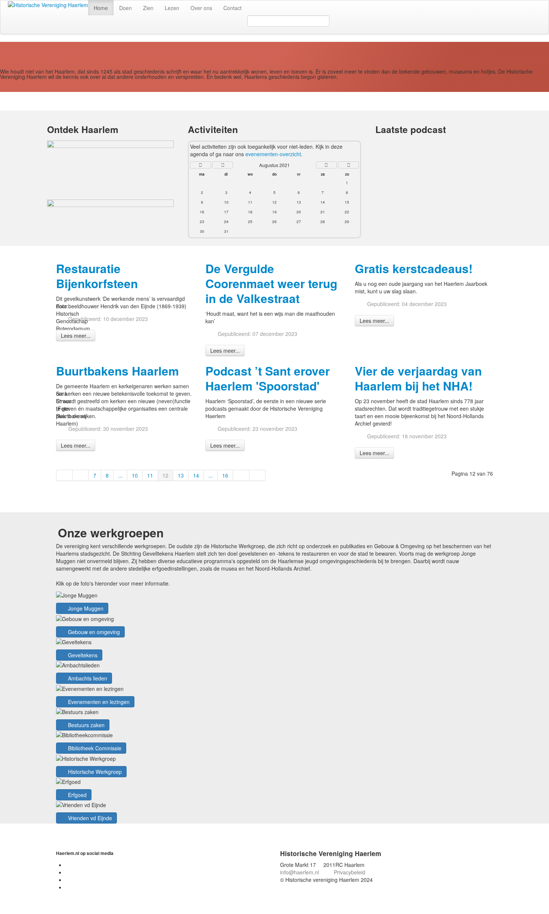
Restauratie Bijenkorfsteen (97, 276)
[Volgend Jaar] (348, 165)
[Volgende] (241, 475)
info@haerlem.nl (299, 872)
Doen (125, 8)
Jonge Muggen (84, 608)
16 (225, 475)
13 (181, 475)
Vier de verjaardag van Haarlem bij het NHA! (418, 378)
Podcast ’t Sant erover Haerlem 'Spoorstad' (267, 378)
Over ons (201, 8)
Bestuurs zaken (85, 725)
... (120, 475)
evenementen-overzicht (273, 154)
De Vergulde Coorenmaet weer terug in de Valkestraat (271, 283)
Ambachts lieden (86, 678)
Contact (232, 8)
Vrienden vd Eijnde (89, 818)
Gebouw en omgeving (93, 632)
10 (135, 475)
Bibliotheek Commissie (93, 748)
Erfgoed (76, 795)
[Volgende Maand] (326, 165)
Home (101, 8)
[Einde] (257, 475)
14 (196, 475)
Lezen (172, 8)
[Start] (64, 475)
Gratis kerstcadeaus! (413, 268)
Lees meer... (75, 335)
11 (150, 475)
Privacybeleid (349, 872)
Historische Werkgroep (94, 771)
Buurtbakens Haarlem (117, 370)
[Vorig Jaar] (200, 165)
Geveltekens (81, 655)
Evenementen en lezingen (98, 701)
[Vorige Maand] (222, 165)
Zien (148, 8)
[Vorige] (81, 475)
